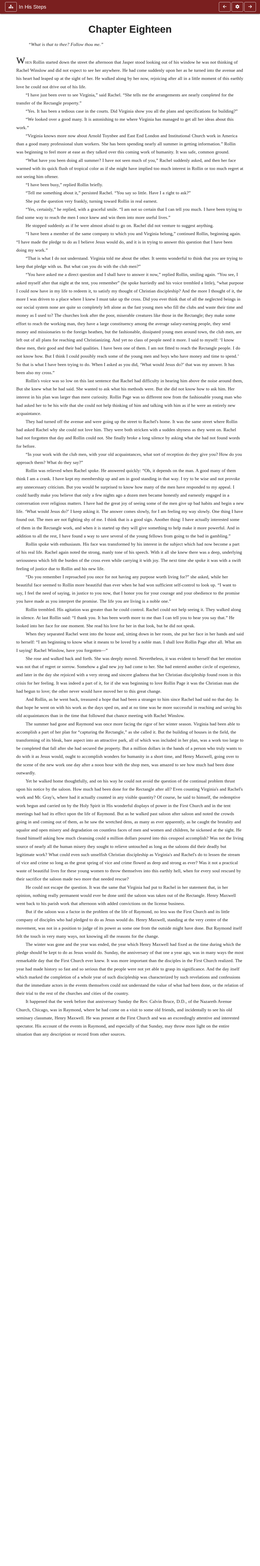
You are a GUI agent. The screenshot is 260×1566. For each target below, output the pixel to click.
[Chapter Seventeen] (225, 7)
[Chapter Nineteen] (250, 7)
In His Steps (32, 7)
